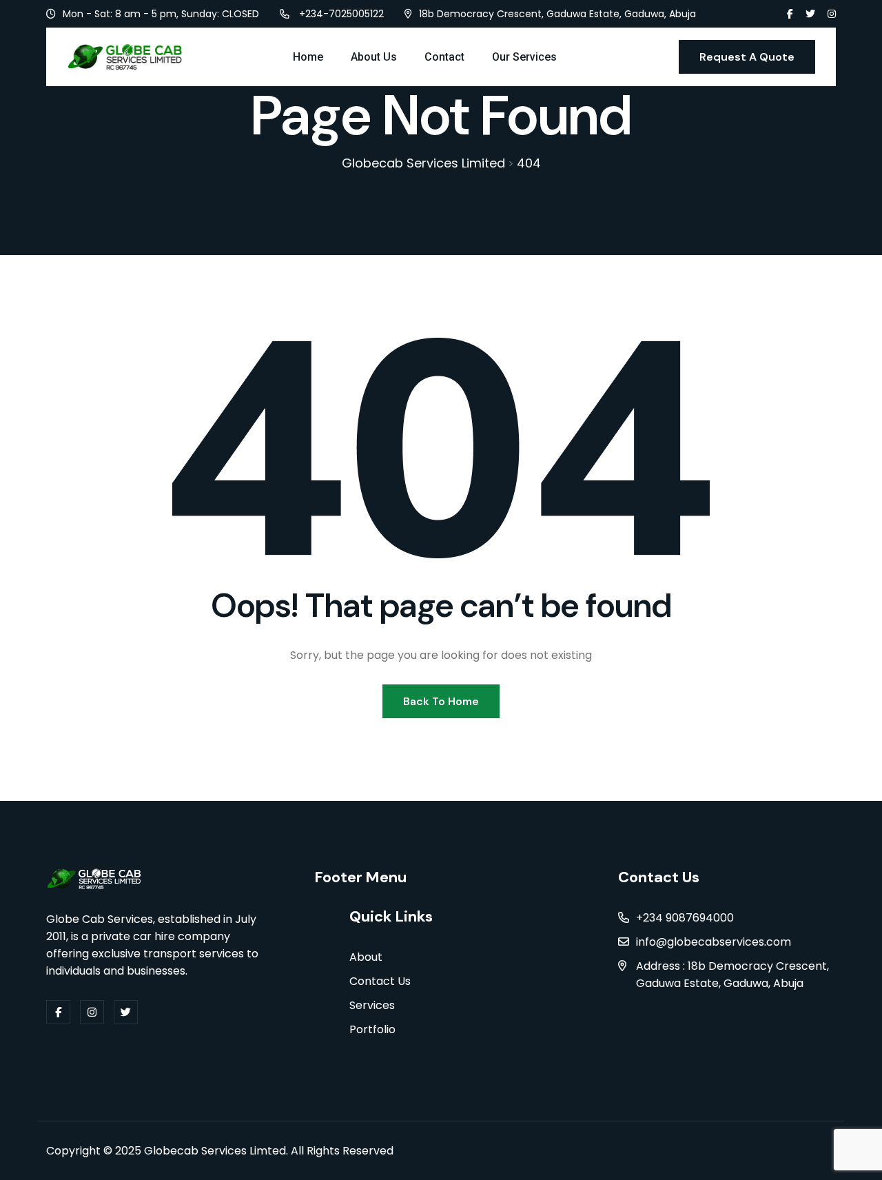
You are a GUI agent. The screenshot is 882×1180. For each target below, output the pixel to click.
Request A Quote (746, 57)
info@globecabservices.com (713, 942)
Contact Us (380, 981)
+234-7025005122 (341, 14)
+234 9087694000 (685, 918)
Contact (444, 56)
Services (372, 1005)
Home (308, 56)
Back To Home (441, 701)
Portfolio (372, 1029)
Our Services (524, 56)
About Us (374, 56)
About (365, 957)
